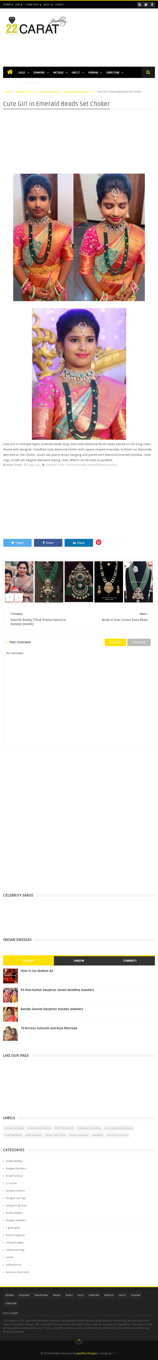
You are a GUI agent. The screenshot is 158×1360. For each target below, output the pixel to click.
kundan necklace (14, 1128)
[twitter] (146, 4)
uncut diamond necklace (119, 1128)
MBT (115, 1353)
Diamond (39, 72)
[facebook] (152, 4)
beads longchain (15, 1235)
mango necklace (78, 1135)
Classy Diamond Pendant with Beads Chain (139, 584)
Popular (28, 960)
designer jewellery (16, 1220)
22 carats (11, 1183)
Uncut (76, 72)
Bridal (57, 1295)
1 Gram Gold (32, 4)
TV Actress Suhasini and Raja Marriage (49, 1028)
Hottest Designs (30, 83)
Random (79, 960)
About (47, 4)
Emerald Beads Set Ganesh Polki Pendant (109, 584)
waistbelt (97, 1135)
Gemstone (112, 72)
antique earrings (15, 1250)
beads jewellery (14, 1212)
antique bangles (15, 1242)
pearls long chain (55, 1135)
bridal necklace (14, 1175)
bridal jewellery (14, 1161)
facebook (138, 642)
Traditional (41, 1295)
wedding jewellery (117, 1135)
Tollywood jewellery (89, 1128)
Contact (59, 4)
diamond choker (25, 91)
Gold (22, 72)
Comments (130, 960)
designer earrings (16, 1198)
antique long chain (16, 1205)
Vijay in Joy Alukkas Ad (37, 971)
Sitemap (7, 4)
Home (8, 91)
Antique (58, 72)
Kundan (93, 72)
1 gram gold (13, 1227)
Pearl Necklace (13, 1135)
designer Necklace (16, 1168)
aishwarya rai (13, 1264)
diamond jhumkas (49, 91)
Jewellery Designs (86, 1353)
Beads (69, 1295)
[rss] (140, 4)
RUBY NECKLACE (64, 1128)
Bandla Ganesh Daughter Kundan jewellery (52, 1009)
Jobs (17, 4)
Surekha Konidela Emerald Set (20, 576)
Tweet (19, 543)
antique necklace (15, 1190)
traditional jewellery (39, 1128)
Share (50, 543)
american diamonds (17, 1272)
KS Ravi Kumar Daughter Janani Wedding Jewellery (57, 990)
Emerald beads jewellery (78, 91)
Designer (24, 1295)
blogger (115, 642)
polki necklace (33, 1135)
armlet (9, 1257)
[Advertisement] (79, 48)
